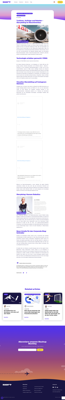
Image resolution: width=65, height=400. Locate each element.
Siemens (26, 136)
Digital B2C (25, 388)
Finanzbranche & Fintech (39, 386)
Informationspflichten (56, 391)
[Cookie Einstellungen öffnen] (2, 398)
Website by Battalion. (58, 397)
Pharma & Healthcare (38, 388)
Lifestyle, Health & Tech (27, 392)
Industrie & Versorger (38, 392)
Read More (6, 317)
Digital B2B (25, 386)
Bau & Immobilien (37, 390)
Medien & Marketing (26, 390)
